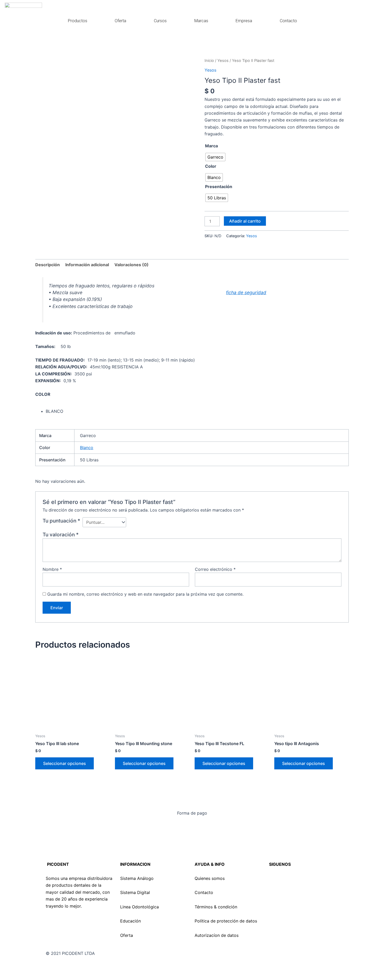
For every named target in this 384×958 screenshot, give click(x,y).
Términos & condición (216, 906)
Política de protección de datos (226, 921)
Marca (211, 145)
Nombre (52, 569)
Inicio (209, 60)
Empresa (244, 20)
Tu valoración (61, 534)
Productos (77, 20)
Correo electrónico (215, 569)
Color (210, 166)
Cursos (160, 20)
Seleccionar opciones (64, 763)
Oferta (120, 20)
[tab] (47, 264)
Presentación (218, 186)
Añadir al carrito (245, 221)
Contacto (288, 20)
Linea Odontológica (139, 906)
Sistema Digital (135, 892)
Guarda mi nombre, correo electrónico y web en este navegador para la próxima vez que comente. (145, 594)
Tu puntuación (61, 521)
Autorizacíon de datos (216, 935)
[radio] (215, 157)
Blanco (86, 447)
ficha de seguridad (246, 292)
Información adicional (87, 264)
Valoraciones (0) (131, 264)
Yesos (223, 60)
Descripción (47, 264)
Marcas (201, 20)
